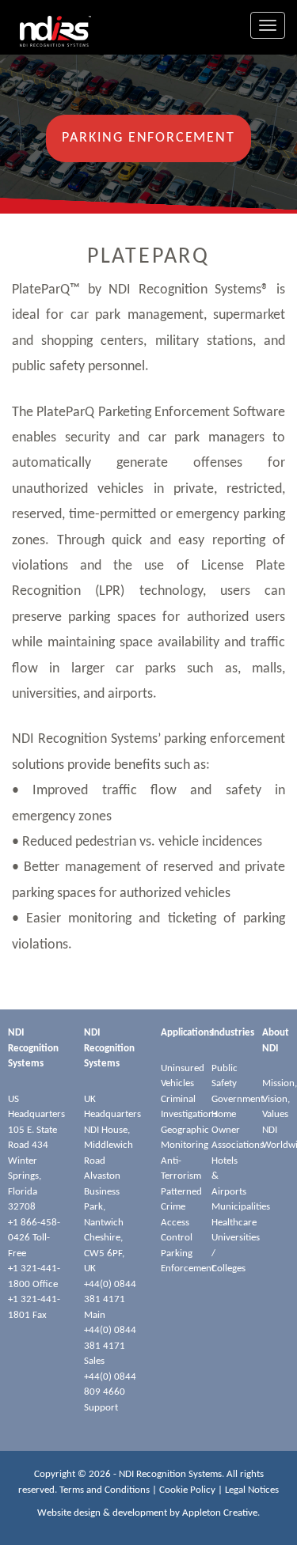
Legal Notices (252, 1490)
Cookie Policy (187, 1490)
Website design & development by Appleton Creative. (148, 1513)
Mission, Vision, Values (279, 1098)
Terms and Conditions (104, 1490)
